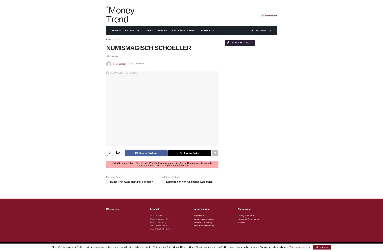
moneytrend (121, 64)
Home (115, 30)
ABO (148, 30)
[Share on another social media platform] (215, 153)
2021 (132, 64)
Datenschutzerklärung (204, 219)
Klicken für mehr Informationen (171, 165)
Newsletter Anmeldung (248, 219)
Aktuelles (117, 40)
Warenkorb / (265, 30)
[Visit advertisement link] (269, 15)
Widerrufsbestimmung (204, 225)
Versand (198, 222)
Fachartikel (133, 30)
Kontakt (206, 30)
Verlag (162, 30)
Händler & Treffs (183, 30)
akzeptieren (322, 247)
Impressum (199, 215)
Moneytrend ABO (246, 215)
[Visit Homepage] (130, 15)
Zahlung (208, 222)
